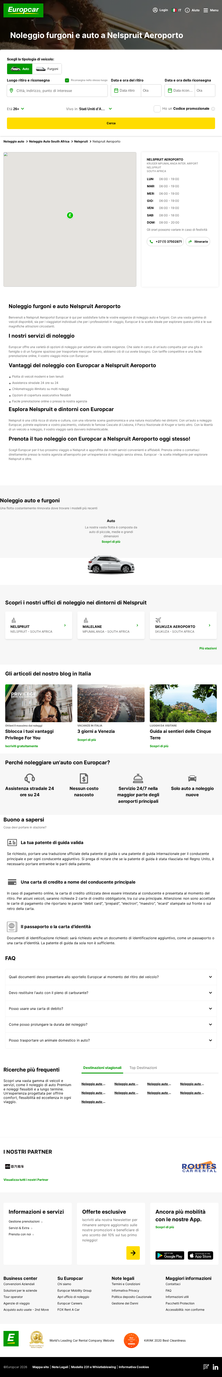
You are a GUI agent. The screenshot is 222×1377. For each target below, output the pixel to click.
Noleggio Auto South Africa (49, 141)
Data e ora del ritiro (127, 80)
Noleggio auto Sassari (94, 1093)
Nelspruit (81, 141)
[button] (70, 215)
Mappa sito (41, 1367)
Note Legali (60, 1367)
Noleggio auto (13, 141)
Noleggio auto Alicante (94, 1084)
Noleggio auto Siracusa (192, 1084)
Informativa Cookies (134, 1367)
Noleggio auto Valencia (126, 1084)
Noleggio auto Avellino (94, 1101)
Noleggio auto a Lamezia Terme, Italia (192, 1093)
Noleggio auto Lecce (159, 1093)
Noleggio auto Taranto (159, 1084)
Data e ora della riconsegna (188, 80)
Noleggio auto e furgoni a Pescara (126, 1093)
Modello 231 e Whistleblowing (93, 1367)
